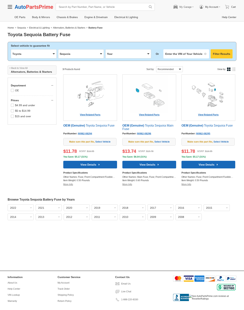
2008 (181, 216)
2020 (69, 207)
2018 (125, 207)
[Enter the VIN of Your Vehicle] (186, 53)
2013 (41, 216)
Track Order (64, 289)
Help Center (14, 289)
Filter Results (221, 53)
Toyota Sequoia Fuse (89, 125)
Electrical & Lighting (39, 27)
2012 (69, 216)
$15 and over (23, 116)
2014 (13, 216)
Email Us (126, 283)
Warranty (12, 301)
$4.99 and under (25, 105)
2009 (153, 216)
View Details (88, 164)
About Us (12, 282)
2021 (41, 207)
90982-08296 (144, 133)
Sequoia (21, 27)
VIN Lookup (14, 295)
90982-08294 (85, 133)
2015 (209, 207)
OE (17, 90)
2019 (97, 207)
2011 (97, 216)
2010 (125, 216)
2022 (13, 207)
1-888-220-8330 (129, 299)
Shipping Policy (66, 295)
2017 (153, 207)
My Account (63, 282)
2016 (181, 207)
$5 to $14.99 (22, 110)
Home (11, 27)
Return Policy (64, 301)
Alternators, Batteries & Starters (69, 27)
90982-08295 (203, 133)
